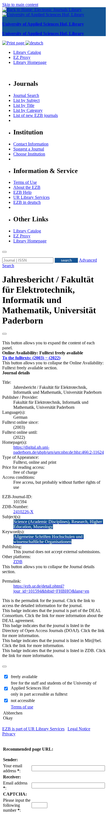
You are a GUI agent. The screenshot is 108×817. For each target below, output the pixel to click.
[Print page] (13, 43)
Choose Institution (29, 154)
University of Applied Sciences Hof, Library (43, 24)
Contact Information (30, 144)
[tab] (54, 352)
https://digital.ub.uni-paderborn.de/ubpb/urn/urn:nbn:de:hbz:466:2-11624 (58, 450)
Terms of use (22, 707)
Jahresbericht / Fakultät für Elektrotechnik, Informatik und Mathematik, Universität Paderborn (49, 299)
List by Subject (26, 100)
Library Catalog (27, 52)
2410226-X (23, 511)
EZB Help (22, 192)
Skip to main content (20, 4)
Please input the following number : (16, 805)
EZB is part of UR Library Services (33, 728)
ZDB (17, 561)
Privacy (9, 733)
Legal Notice (79, 728)
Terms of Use (25, 182)
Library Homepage (30, 62)
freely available (24, 676)
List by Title (23, 105)
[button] (42, 352)
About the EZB (26, 187)
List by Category (28, 110)
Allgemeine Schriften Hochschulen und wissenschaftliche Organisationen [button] (48, 539)
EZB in (27, 202)
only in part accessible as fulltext (39, 694)
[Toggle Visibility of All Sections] (4, 334)
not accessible (23, 700)
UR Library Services (31, 197)
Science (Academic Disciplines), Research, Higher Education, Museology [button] (58, 524)
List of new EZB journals (35, 115)
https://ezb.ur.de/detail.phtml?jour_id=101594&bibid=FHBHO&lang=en (51, 588)
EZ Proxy (21, 57)
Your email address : (12, 768)
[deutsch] (34, 43)
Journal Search (26, 95)
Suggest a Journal (28, 149)
